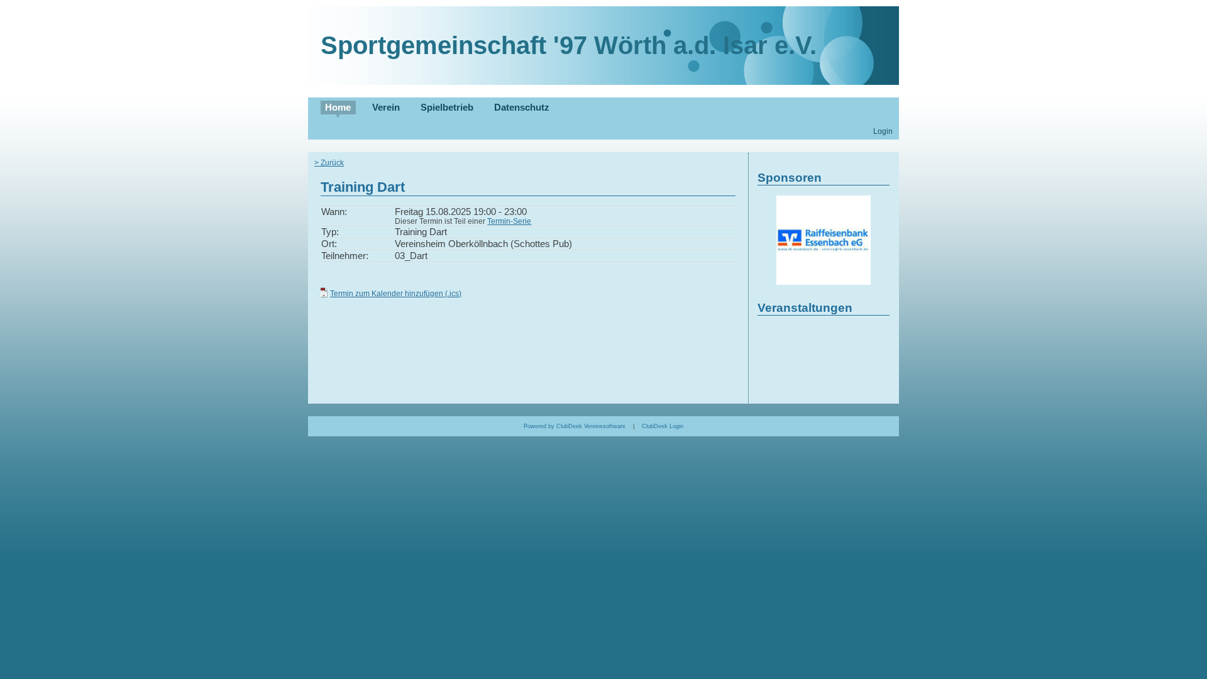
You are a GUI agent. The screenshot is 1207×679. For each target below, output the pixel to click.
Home (338, 107)
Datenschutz (521, 107)
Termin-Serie (509, 221)
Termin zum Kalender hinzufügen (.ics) (395, 293)
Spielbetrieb (447, 107)
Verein (386, 107)
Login (883, 131)
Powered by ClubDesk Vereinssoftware (575, 426)
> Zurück (329, 162)
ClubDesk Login (662, 426)
